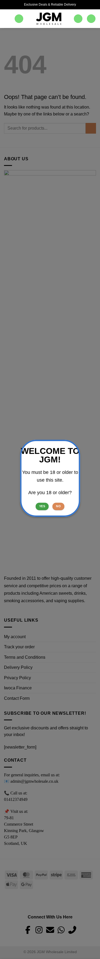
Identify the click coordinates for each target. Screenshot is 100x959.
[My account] (78, 18)
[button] (7, 18)
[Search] (19, 18)
